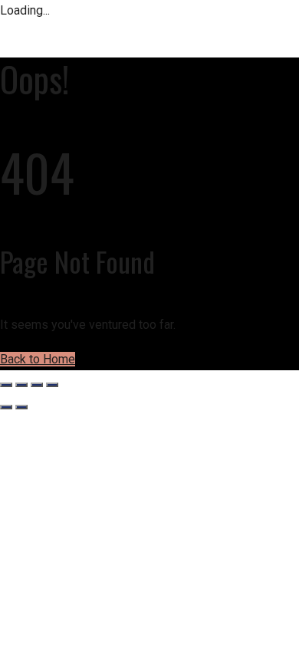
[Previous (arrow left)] (6, 407)
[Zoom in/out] (6, 385)
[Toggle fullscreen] (21, 385)
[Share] (37, 385)
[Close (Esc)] (52, 385)
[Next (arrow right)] (21, 407)
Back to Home (37, 359)
